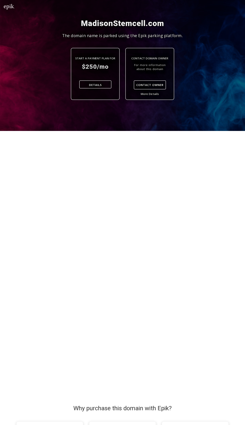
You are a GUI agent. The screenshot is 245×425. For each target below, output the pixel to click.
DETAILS (95, 85)
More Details (150, 94)
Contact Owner (149, 85)
